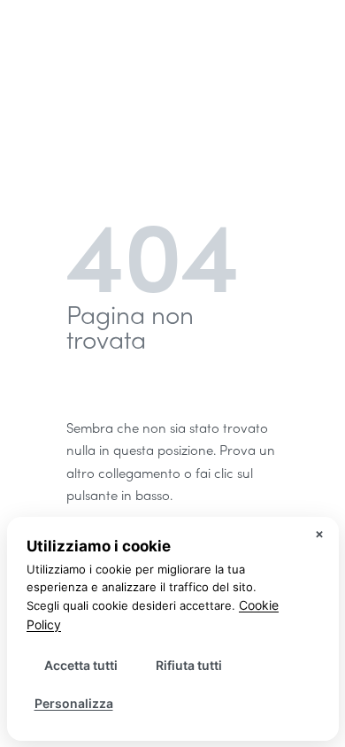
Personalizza (73, 703)
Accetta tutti (81, 665)
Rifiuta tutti (189, 665)
